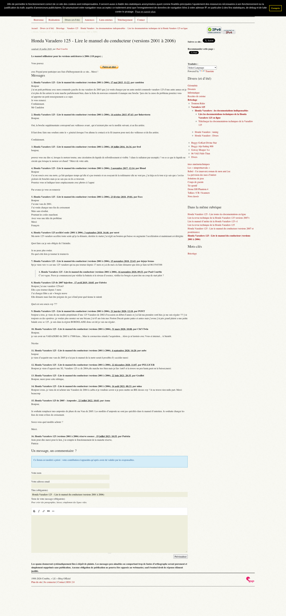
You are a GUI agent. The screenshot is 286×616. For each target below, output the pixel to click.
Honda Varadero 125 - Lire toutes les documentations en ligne (217, 214)
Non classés (193, 196)
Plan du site (36, 582)
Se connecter (50, 582)
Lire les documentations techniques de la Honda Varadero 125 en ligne (158, 28)
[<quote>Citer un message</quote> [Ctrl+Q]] (48, 511)
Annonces (89, 19)
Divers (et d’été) (72, 19)
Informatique (194, 92)
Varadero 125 (72, 28)
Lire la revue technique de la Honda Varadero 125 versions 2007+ (219, 217)
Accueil (34, 28)
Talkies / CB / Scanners (199, 192)
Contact (141, 19)
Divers (194, 156)
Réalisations (54, 19)
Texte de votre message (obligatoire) (48, 498)
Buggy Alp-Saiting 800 (202, 146)
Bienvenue (39, 19)
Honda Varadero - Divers (207, 135)
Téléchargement (125, 19)
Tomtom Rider (198, 103)
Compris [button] (275, 8)
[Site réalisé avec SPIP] (250, 581)
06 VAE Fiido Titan (200, 153)
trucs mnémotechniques (199, 164)
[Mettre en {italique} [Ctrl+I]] (38, 511)
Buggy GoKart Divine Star (204, 142)
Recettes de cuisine (197, 96)
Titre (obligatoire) (39, 490)
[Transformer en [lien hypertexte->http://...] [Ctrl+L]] (43, 511)
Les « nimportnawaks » (199, 167)
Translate (209, 71)
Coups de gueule (195, 181)
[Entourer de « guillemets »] (53, 511)
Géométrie (193, 85)
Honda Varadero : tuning (206, 131)
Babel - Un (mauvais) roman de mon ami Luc (209, 171)
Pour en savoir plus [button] (145, 11)
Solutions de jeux (196, 178)
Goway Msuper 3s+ (200, 149)
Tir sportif (192, 185)
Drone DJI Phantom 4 (198, 189)
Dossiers (192, 89)
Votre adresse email (40, 481)
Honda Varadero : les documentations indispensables (103, 28)
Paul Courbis (62, 49)
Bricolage (60, 28)
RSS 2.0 (70, 582)
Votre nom (36, 472)
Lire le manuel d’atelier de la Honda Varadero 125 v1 (213, 221)
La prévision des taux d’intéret (202, 174)
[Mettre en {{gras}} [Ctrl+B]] (33, 511)
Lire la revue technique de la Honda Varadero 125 (211, 224)
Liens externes (106, 19)
